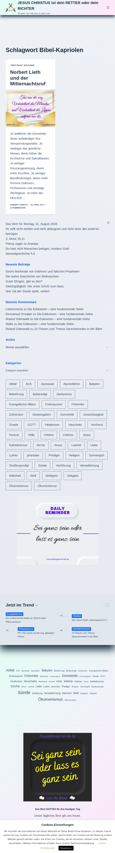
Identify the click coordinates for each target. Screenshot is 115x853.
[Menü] (108, 7)
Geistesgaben (41, 414)
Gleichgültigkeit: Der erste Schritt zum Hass (35, 286)
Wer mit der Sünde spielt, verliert (27, 291)
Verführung (63, 465)
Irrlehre (49, 435)
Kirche (41, 445)
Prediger (54, 455)
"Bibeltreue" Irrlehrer (22, 65)
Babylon (94, 384)
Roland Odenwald (17, 319)
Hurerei (14, 435)
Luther (13, 455)
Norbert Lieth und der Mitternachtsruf (28, 77)
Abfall (12, 384)
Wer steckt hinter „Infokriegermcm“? (89, 620)
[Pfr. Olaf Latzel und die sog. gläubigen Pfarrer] (10, 632)
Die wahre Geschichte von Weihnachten (32, 276)
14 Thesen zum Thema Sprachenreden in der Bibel (68, 329)
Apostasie (47, 384)
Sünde (42, 465)
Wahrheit (15, 475)
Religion (74, 455)
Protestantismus (26, 629)
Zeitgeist (72, 475)
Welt (33, 475)
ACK (29, 384)
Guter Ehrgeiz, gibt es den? (24, 281)
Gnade (13, 424)
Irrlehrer (68, 435)
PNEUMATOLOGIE (81, 629)
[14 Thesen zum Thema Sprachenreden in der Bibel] (64, 632)
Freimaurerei (53, 404)
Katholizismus (18, 445)
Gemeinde (67, 414)
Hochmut (97, 424)
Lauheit (76, 445)
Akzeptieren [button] (66, 848)
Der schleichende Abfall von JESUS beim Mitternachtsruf (26, 620)
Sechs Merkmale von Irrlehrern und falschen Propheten (42, 271)
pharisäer (33, 455)
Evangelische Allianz (22, 404)
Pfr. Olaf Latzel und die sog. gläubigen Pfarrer (36, 635)
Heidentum (52, 424)
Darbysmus (64, 394)
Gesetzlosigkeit (93, 414)
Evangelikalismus (14, 614)
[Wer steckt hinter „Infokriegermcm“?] (64, 617)
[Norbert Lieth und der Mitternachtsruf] (30, 108)
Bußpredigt (40, 394)
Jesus (87, 435)
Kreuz (58, 445)
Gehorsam (16, 414)
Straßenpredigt (19, 465)
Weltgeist (52, 475)
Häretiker (77, 616)
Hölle (31, 435)
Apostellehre (71, 384)
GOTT (31, 424)
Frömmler (77, 404)
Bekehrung (16, 394)
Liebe (94, 445)
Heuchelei (75, 424)
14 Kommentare (18, 208)
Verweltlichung (89, 465)
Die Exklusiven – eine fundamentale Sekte (56, 309)
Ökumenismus (18, 486)
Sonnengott (96, 455)
